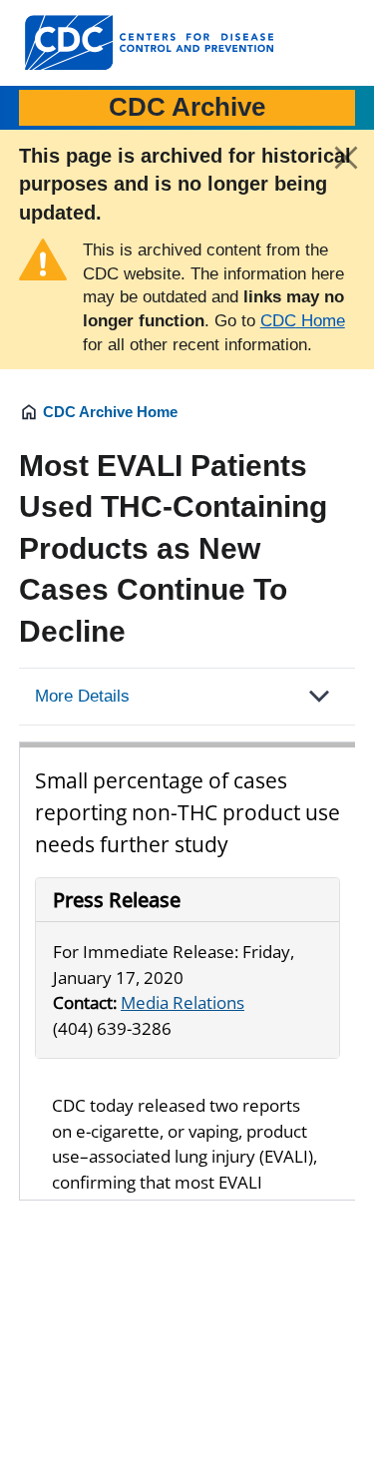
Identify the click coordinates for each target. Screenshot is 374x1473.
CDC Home (302, 320)
